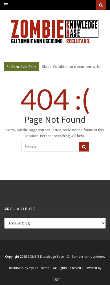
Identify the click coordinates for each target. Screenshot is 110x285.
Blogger (55, 279)
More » (30, 67)
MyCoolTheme (39, 268)
